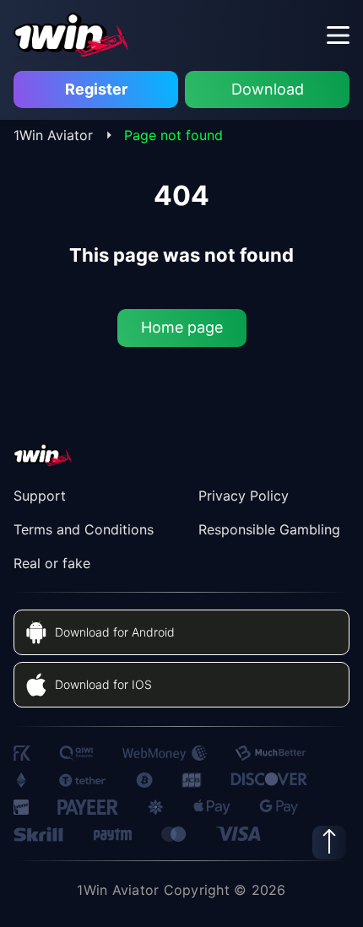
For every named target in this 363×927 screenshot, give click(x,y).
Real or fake (52, 563)
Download (267, 89)
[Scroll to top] (329, 842)
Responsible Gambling (269, 529)
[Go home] (72, 35)
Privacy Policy (243, 495)
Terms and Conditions (84, 529)
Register (96, 89)
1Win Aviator (53, 135)
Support (40, 495)
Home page (182, 327)
